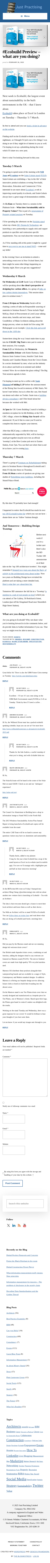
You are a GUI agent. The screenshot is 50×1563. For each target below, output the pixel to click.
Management (38, 1456)
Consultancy (11, 1342)
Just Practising (25, 8)
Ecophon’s (30, 190)
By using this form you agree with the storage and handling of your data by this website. (22, 1173)
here (26, 448)
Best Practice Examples (15, 1319)
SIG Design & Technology (28, 225)
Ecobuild (7, 113)
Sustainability (9, 644)
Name (5, 1113)
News (8, 1372)
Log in (36, 1556)
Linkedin (12, 1455)
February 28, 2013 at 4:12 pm (27, 690)
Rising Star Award (20, 641)
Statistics (40, 1480)
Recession (33, 1470)
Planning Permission (32, 1466)
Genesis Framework (39, 1552)
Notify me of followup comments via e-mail (19, 1106)
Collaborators (26, 1435)
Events (17, 637)
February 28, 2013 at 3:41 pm (20, 667)
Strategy (9, 1395)
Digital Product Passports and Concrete (22, 1255)
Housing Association (20, 1450)
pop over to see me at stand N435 (22, 246)
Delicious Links (37, 1440)
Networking (12, 1465)
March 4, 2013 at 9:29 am (25, 850)
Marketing (16, 1461)
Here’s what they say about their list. (17, 584)
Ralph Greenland (17, 768)
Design (8, 1445)
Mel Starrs (40, 1461)
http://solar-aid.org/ (10, 792)
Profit (18, 1470)
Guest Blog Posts (13, 1354)
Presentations (11, 1470)
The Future (10, 1401)
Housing (9, 1450)
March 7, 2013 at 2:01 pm (19, 933)
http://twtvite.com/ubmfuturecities (24, 676)
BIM (8, 1325)
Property (24, 1469)
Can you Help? (12, 1331)
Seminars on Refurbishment (29, 463)
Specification (35, 641)
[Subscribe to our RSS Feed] (19, 1225)
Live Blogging (25, 1456)
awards (18, 639)
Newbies (21, 1466)
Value (9, 1491)
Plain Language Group (15, 1377)
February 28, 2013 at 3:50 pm (20, 717)
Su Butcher (21, 688)
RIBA (21, 1473)
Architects (10, 1313)
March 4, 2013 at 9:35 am (19, 883)
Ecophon (14, 175)
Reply (5, 681)
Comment (7, 1057)
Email (5, 1129)
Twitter (38, 1485)
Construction (37, 639)
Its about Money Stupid (15, 1366)
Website (5, 1144)
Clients (36, 1432)
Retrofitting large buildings (22, 477)
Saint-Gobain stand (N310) (35, 175)
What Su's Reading (14, 1407)
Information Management (16, 1360)
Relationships (11, 1474)
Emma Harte (14, 931)
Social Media (16, 1479)
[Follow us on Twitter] (8, 1225)
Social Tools (11, 1383)
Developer (14, 1445)
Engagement (30, 1445)
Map (8, 1461)
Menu (27, 16)
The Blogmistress (22, 1556)
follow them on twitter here (19, 916)
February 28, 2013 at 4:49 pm (20, 770)
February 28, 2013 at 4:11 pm (27, 747)
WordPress (19, 1552)
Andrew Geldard (16, 715)
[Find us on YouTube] (25, 1225)
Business (10, 1431)
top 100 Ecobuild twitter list (14, 514)
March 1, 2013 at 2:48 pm (19, 807)
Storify (9, 1389)
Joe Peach (14, 665)
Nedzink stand (38, 222)
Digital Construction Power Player (20, 1267)
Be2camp (26, 639)
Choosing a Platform (27, 1432)
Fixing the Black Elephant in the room (21, 1261)
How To (32, 1450)
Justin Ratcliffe (16, 805)
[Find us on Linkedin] (14, 1225)
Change (18, 1432)
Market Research (30, 1461)
